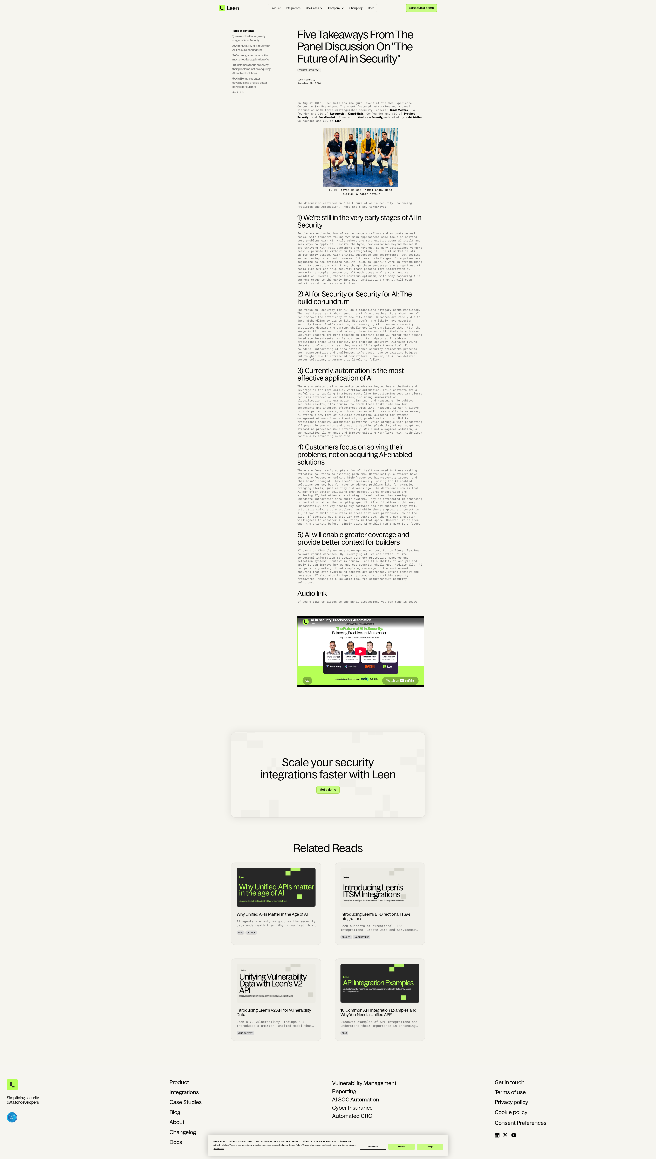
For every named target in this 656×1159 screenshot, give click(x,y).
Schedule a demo (421, 8)
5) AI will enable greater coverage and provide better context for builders (249, 82)
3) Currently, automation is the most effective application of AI (250, 57)
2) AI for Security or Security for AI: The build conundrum (251, 47)
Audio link (238, 92)
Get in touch (509, 1082)
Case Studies (185, 1102)
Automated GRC (352, 1116)
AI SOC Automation (355, 1099)
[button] (314, 8)
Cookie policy (511, 1112)
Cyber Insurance (352, 1108)
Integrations (293, 8)
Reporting (344, 1091)
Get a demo (328, 789)
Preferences (373, 1147)
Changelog (356, 8)
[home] (229, 8)
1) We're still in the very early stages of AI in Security (248, 38)
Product (276, 8)
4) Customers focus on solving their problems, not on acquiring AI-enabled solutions (251, 69)
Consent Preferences (520, 1123)
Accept (430, 1147)
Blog (174, 1112)
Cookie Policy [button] (295, 1145)
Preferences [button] (219, 1149)
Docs (371, 8)
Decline (401, 1147)
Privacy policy (511, 1102)
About (176, 1122)
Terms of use (510, 1092)
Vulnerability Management (364, 1083)
